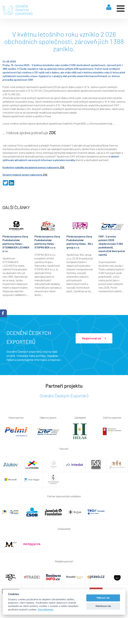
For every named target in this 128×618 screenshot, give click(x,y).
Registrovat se (92, 338)
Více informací (46, 609)
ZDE (52, 132)
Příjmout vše (103, 597)
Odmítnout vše (103, 606)
